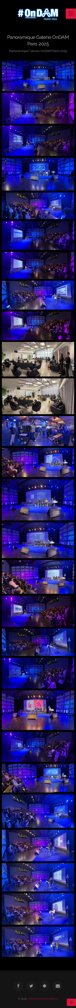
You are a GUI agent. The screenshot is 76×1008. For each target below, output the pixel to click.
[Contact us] (58, 986)
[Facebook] (18, 986)
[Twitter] (31, 986)
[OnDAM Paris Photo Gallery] (44, 986)
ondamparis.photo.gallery (42, 998)
